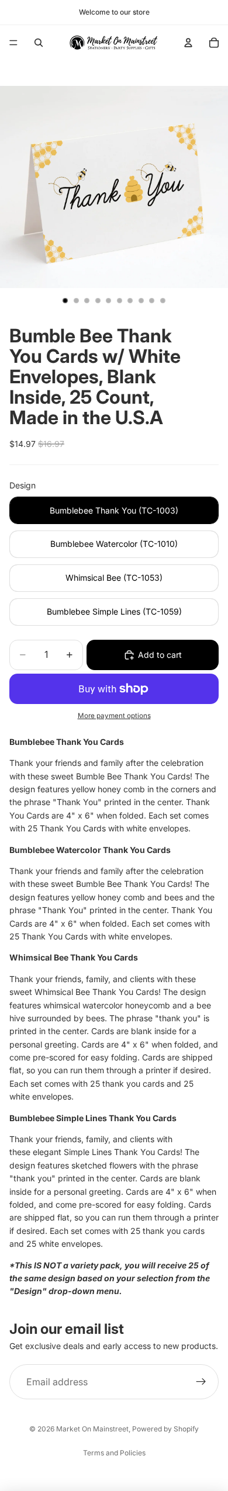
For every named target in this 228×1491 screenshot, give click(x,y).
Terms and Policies (114, 1452)
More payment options (114, 716)
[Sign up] (201, 1381)
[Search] (38, 43)
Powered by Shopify (165, 1428)
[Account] (188, 43)
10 (163, 301)
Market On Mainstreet (92, 1428)
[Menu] (13, 42)
